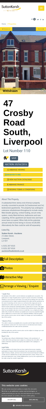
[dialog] (23, 395)
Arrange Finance (16, 185)
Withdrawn (10, 91)
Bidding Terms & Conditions (22, 189)
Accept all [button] (12, 400)
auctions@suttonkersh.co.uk (13, 251)
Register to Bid (14, 175)
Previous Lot (6, 29)
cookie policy (30, 396)
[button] (23, 405)
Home (4, 24)
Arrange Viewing (17, 170)
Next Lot (40, 29)
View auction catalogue (20, 180)
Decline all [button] (33, 400)
